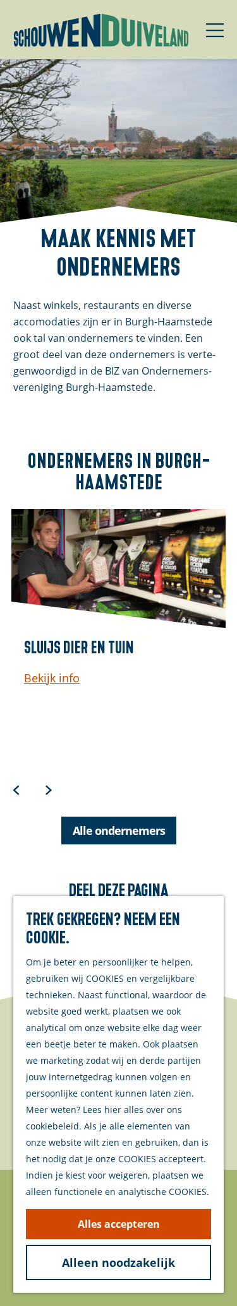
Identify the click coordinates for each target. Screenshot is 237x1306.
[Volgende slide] (48, 789)
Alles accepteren (119, 1224)
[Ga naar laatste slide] (16, 789)
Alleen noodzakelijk (118, 1262)
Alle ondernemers (119, 830)
